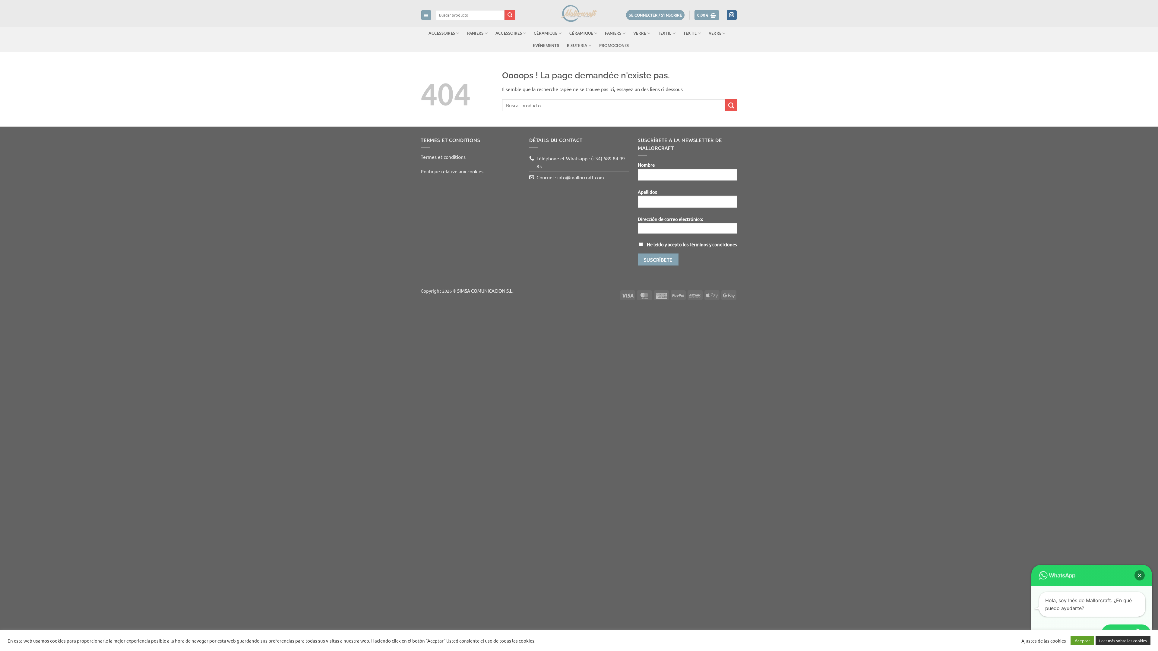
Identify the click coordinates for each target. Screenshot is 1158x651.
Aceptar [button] (1082, 640)
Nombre (646, 165)
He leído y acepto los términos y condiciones (692, 244)
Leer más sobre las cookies (1123, 640)
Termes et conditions (443, 157)
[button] (426, 15)
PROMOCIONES (614, 45)
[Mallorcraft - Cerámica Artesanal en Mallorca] (579, 13)
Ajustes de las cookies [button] (1043, 640)
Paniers (475, 33)
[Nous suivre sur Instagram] (732, 15)
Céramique (545, 33)
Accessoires (442, 33)
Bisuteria (577, 45)
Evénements (546, 45)
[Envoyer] (510, 15)
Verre (639, 33)
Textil (665, 33)
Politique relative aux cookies (452, 171)
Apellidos (647, 192)
